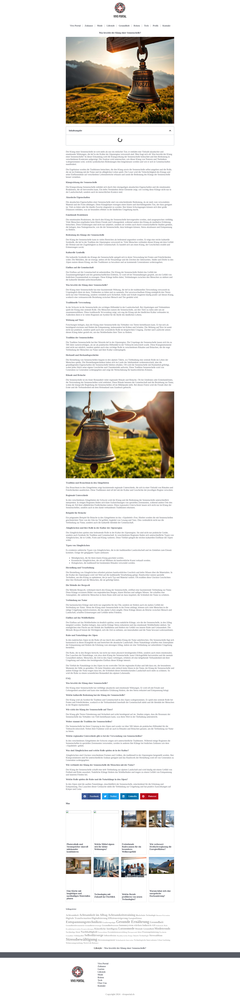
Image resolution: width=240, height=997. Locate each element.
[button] (170, 131)
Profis (155, 25)
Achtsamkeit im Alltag (93, 914)
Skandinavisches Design (124, 935)
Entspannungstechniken (84, 922)
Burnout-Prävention (163, 915)
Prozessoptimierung (150, 932)
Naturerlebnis (102, 932)
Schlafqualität (79, 936)
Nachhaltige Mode (73, 932)
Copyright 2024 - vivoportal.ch (120, 994)
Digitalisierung (99, 918)
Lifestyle (111, 25)
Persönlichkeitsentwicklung (117, 932)
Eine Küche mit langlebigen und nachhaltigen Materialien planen (78, 895)
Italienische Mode (162, 925)
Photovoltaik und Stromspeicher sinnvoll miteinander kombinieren (77, 848)
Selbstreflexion (110, 935)
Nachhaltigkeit (89, 931)
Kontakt (166, 25)
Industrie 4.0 (148, 925)
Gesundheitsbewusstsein (75, 925)
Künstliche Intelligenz (106, 928)
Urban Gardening (163, 940)
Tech (146, 25)
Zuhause (89, 25)
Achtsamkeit (72, 915)
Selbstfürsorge (93, 935)
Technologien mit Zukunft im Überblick (104, 895)
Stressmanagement (106, 940)
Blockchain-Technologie (146, 915)
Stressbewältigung (81, 939)
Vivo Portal (75, 25)
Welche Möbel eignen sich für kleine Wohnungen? (104, 846)
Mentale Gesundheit (144, 929)
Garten (101, 969)
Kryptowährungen (87, 929)
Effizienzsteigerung (118, 918)
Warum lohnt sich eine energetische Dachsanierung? (160, 893)
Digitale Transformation (78, 918)
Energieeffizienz (135, 918)
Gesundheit (124, 25)
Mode (99, 25)
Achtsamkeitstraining (121, 915)
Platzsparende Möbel (135, 932)
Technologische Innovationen (145, 940)
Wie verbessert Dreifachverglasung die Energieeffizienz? (160, 846)
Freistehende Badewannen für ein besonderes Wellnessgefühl (131, 848)
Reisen (137, 25)
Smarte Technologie (141, 936)
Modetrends (162, 928)
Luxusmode (126, 928)
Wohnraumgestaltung (74, 943)
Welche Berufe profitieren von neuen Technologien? (132, 896)
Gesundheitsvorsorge (93, 925)
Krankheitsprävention (73, 929)
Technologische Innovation (124, 940)
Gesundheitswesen (110, 925)
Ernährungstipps (109, 922)
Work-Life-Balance (90, 943)
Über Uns (102, 983)
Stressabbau (155, 935)
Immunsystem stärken (130, 925)
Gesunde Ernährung (132, 922)
